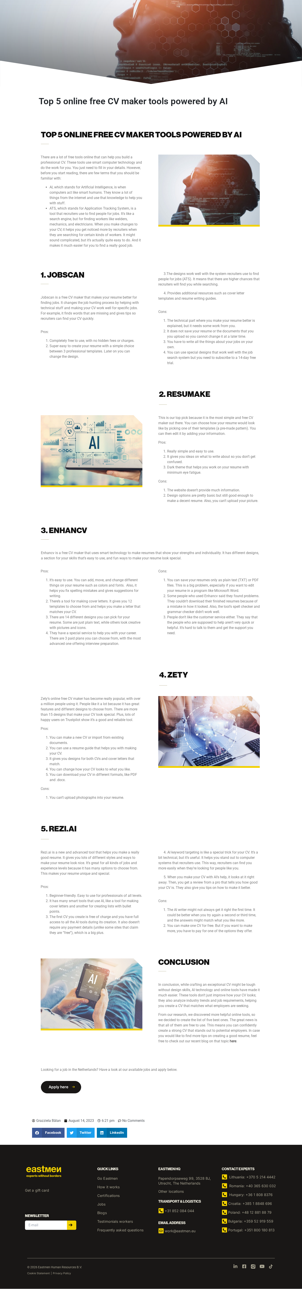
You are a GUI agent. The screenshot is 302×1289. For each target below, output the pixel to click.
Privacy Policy (62, 1273)
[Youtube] (262, 1266)
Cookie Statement (38, 1273)
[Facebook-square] (244, 1266)
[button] (61, 1087)
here (233, 1041)
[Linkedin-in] (235, 1266)
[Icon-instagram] (253, 1266)
